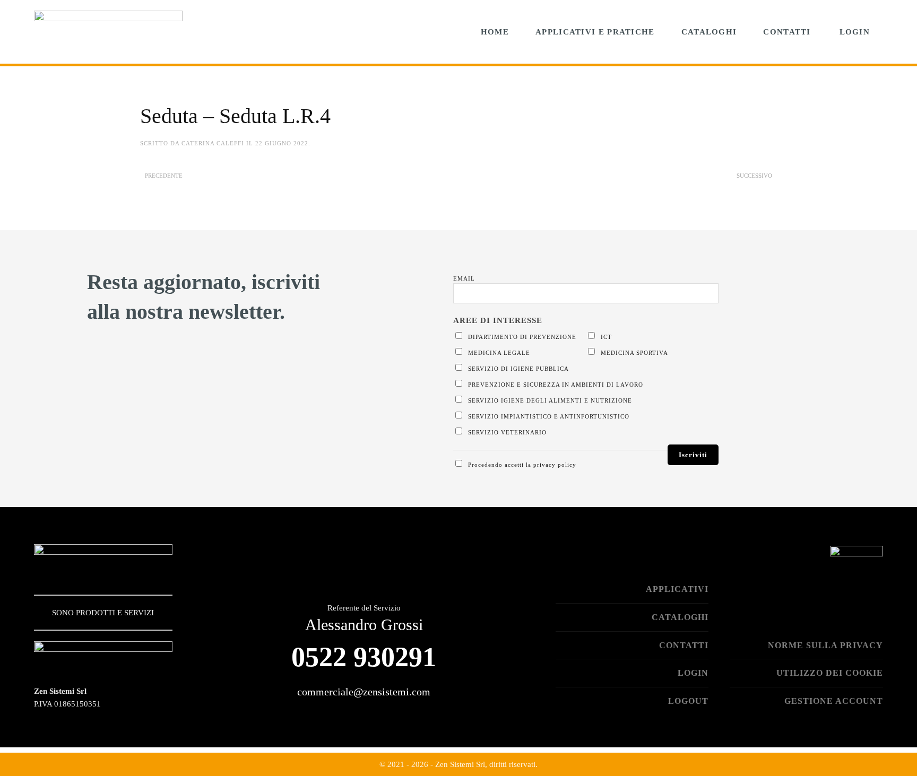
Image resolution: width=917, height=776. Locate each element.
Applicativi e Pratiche (595, 32)
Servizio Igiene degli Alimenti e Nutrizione (549, 400)
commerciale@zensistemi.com (363, 691)
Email (464, 278)
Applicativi (677, 589)
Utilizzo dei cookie (829, 672)
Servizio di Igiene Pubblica (517, 368)
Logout (688, 700)
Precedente (164, 175)
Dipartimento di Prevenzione (521, 337)
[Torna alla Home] (108, 32)
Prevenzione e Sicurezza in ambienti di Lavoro (554, 384)
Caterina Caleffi (212, 143)
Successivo (754, 175)
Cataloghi (709, 32)
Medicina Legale (498, 353)
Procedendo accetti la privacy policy (521, 464)
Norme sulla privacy (825, 645)
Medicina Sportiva (633, 353)
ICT (605, 337)
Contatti (786, 32)
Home (495, 32)
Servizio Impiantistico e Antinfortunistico (547, 416)
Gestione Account (833, 700)
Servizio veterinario (506, 432)
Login (855, 32)
